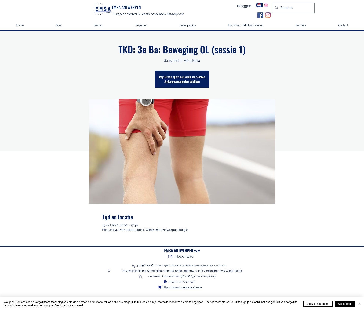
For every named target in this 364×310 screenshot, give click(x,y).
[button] (141, 26)
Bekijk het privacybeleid (69, 305)
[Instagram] (268, 15)
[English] (266, 5)
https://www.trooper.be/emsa (182, 287)
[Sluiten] (359, 303)
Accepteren (345, 303)
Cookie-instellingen (318, 303)
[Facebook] (260, 15)
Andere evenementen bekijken (182, 81)
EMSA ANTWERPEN (126, 7)
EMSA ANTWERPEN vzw (182, 250)
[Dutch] (259, 5)
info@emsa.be (184, 256)
